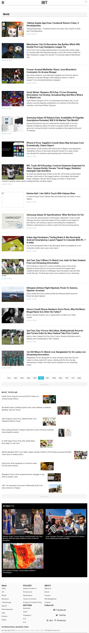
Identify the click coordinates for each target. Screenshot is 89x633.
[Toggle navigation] (3, 2)
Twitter (62, 615)
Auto (3, 613)
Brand (46, 592)
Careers (47, 595)
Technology (6, 602)
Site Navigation (50, 599)
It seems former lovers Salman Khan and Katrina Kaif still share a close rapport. (53, 197)
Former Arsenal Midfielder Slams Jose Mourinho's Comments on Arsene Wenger (51, 70)
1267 (47, 378)
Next (79, 378)
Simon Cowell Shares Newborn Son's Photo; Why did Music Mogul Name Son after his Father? (56, 310)
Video (4, 620)
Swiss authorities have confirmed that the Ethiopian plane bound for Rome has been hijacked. (52, 295)
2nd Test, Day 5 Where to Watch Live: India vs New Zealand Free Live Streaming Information (56, 261)
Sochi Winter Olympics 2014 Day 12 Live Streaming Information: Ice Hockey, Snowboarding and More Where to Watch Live (55, 95)
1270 (66, 378)
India (4, 588)
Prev (9, 378)
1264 (28, 378)
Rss (51, 620)
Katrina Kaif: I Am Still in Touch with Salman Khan (51, 193)
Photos (4, 616)
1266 (41, 378)
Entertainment (7, 609)
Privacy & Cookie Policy (32, 602)
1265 (34, 378)
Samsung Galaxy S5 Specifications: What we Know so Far (55, 214)
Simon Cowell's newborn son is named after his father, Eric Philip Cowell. (51, 316)
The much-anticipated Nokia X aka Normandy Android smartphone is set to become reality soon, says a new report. (54, 247)
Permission (27, 592)
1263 (22, 378)
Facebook (60, 610)
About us (47, 588)
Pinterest (61, 620)
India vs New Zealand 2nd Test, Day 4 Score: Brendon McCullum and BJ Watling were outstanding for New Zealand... (54, 337)
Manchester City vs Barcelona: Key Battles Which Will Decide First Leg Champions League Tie (53, 45)
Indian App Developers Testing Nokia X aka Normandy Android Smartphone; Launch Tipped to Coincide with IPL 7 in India (56, 240)
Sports (4, 606)
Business (5, 599)
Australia (26, 608)
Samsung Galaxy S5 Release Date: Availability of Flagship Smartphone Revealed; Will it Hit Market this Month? (55, 119)
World (4, 595)
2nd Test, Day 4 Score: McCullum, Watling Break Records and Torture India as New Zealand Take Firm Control (55, 332)
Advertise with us (29, 588)
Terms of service (29, 599)
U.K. (24, 619)
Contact (47, 602)
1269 (60, 378)
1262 (15, 378)
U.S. (24, 622)
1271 (73, 378)
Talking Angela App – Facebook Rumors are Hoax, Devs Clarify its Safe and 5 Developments (53, 30)
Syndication (27, 595)
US (3, 592)
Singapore (27, 615)
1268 (54, 378)
